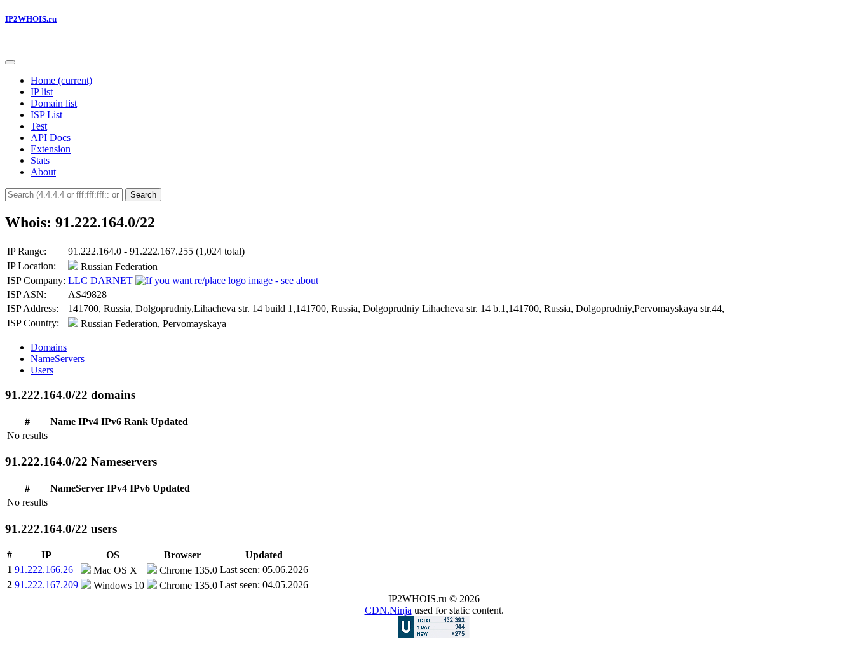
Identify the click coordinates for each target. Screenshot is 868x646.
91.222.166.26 (44, 569)
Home (61, 80)
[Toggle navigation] (10, 62)
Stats (40, 160)
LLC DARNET (101, 280)
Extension (51, 149)
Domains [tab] (49, 347)
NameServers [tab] (58, 358)
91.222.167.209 (46, 584)
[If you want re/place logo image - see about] (226, 280)
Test (39, 126)
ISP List (46, 114)
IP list (42, 91)
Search (143, 194)
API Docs (51, 137)
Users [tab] (42, 370)
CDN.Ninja (388, 610)
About (43, 171)
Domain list (54, 103)
